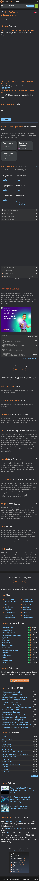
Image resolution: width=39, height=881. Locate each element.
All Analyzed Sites (9, 879)
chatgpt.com (10, 612)
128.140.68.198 (7, 762)
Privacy (22, 879)
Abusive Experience (19, 400)
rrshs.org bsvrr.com (10, 702)
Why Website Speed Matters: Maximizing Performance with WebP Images (23, 790)
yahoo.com (27, 612)
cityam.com (6, 640)
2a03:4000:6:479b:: (9, 757)
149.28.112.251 (7, 749)
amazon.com (27, 605)
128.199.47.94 (6, 747)
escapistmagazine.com (10, 650)
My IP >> (34, 776)
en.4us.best (6, 648)
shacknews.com (7, 645)
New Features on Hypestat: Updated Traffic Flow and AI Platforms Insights (20, 799)
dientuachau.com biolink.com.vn (14, 717)
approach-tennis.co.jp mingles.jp (14, 697)
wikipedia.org (9, 615)
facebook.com (10, 602)
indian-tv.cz (6, 643)
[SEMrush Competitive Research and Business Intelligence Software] (10, 289)
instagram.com (28, 602)
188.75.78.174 (6, 742)
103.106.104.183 (7, 739)
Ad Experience (19, 386)
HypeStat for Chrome (21, 681)
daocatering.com (8, 628)
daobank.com (6, 655)
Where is (19, 414)
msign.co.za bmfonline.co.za (13, 695)
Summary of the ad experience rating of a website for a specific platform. (18, 391)
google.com (9, 599)
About (28, 879)
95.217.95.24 (6, 767)
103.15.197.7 (5, 88)
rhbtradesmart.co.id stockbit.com (15, 722)
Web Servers (8, 143)
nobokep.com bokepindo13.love (14, 700)
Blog (17, 879)
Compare (31, 6)
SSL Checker (19, 479)
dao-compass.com (8, 633)
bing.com (8, 610)
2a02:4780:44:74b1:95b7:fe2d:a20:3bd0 (16, 754)
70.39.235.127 (6, 769)
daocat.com (6, 653)
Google (19, 459)
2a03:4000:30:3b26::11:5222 (12, 764)
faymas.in (5, 638)
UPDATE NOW (19, 369)
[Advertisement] (19, 58)
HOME (17, 1)
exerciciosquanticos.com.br (12, 635)
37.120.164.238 (7, 759)
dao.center (6, 663)
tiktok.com (9, 607)
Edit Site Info (6, 120)
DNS (19, 549)
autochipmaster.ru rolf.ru (12, 692)
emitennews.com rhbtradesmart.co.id (16, 725)
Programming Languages (8, 154)
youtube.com (27, 599)
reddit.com (27, 607)
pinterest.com (10, 618)
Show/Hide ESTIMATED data (16, 822)
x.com (7, 605)
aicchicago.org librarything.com (14, 720)
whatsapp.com (28, 618)
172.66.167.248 (7, 744)
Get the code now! (19, 851)
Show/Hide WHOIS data (14, 828)
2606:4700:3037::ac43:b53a (12, 752)
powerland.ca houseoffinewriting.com (16, 707)
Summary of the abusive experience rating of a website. (17, 405)
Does (19, 430)
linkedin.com (27, 610)
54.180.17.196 (6, 737)
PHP (6, 159)
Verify (19, 504)
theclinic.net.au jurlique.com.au (14, 715)
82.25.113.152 (6, 772)
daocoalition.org (8, 630)
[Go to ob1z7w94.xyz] (19, 15)
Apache (7, 146)
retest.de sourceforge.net (12, 705)
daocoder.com (7, 660)
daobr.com (5, 658)
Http (19, 526)
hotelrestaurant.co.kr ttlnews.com (15, 727)
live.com (26, 615)
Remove (8, 833)
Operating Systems (23, 144)
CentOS (23, 148)
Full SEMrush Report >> (30, 359)
